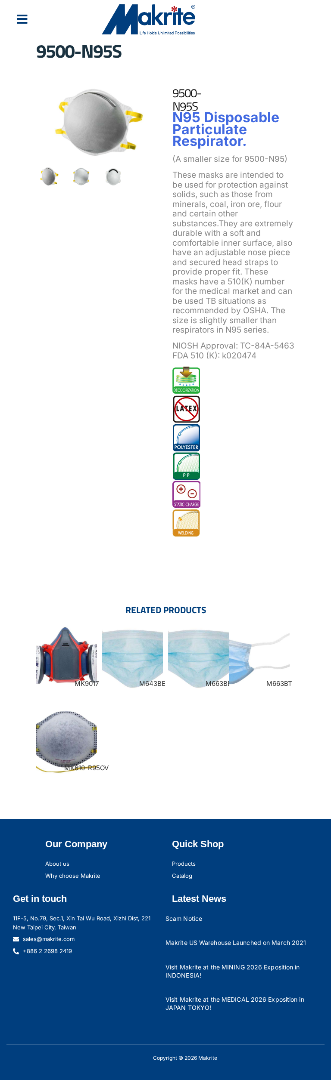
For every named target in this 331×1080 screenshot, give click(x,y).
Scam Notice (184, 918)
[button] (22, 19)
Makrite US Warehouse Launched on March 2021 (236, 942)
